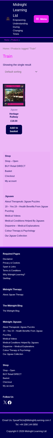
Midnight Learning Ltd (20, 10)
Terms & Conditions (12, 270)
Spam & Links (9, 267)
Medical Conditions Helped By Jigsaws (24, 221)
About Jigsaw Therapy (13, 294)
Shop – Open (11, 161)
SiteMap (6, 278)
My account (10, 181)
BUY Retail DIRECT (15, 166)
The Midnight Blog (11, 311)
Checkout (10, 176)
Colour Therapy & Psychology (20, 231)
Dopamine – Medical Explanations (22, 226)
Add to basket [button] (14, 129)
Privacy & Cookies (11, 263)
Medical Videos (12, 216)
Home (6, 48)
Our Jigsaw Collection (16, 236)
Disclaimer (8, 259)
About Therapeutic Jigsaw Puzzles (22, 201)
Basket (8, 171)
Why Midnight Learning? (14, 274)
